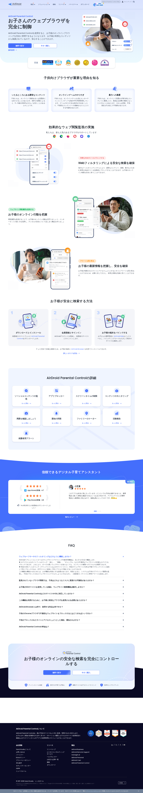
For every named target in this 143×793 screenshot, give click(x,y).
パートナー (73, 4)
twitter (116, 745)
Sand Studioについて (23, 749)
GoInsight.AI (76, 755)
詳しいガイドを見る (70, 353)
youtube (124, 745)
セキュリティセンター (23, 766)
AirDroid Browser (77, 349)
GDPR (18, 768)
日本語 (121, 783)
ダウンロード (85, 4)
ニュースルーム (21, 771)
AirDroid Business (78, 749)
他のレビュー (70, 517)
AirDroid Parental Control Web (110, 2)
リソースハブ (51, 749)
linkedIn (112, 745)
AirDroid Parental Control (80, 763)
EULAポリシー (20, 757)
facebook (120, 745)
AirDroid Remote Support (80, 752)
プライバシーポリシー (23, 760)
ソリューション (43, 4)
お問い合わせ (20, 752)
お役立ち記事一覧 (53, 759)
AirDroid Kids (118, 336)
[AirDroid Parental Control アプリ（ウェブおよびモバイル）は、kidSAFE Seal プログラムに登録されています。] (48, 63)
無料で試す (20, 45)
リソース (62, 4)
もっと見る (25, 403)
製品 (32, 4)
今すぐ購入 (45, 45)
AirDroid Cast (76, 760)
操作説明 (11, 50)
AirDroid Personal (78, 757)
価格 (54, 4)
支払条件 (19, 763)
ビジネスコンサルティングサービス (55, 753)
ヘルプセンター (52, 757)
